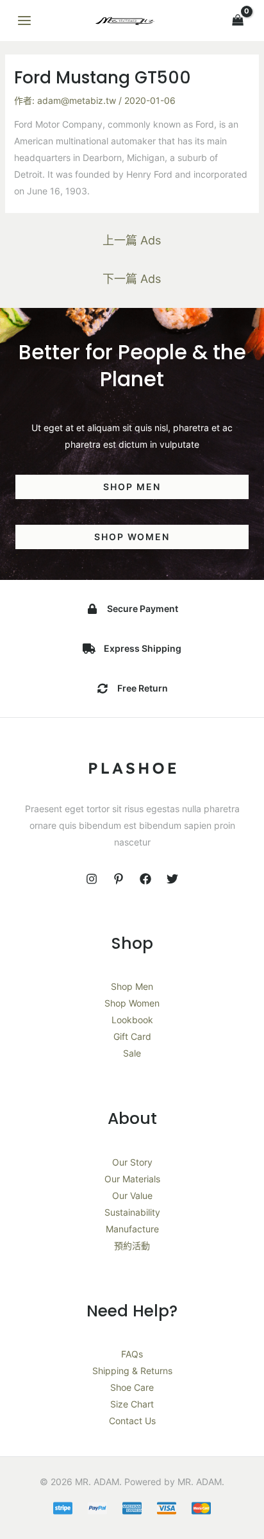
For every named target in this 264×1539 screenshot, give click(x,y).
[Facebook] (145, 879)
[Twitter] (172, 879)
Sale (132, 1053)
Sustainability (132, 1212)
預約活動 (132, 1245)
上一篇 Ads (132, 240)
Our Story (132, 1162)
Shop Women (132, 1003)
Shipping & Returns (132, 1370)
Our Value (132, 1195)
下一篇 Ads (132, 278)
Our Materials (132, 1178)
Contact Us (132, 1420)
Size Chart (132, 1404)
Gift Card (132, 1036)
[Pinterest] (118, 879)
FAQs (132, 1353)
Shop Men (132, 986)
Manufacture (132, 1228)
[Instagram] (91, 879)
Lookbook (132, 1019)
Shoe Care (132, 1387)
